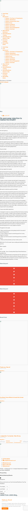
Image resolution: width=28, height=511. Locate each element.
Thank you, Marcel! (5, 367)
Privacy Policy (3, 472)
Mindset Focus (8, 22)
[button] (14, 268)
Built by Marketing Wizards (6, 475)
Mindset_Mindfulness (10, 19)
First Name (2, 486)
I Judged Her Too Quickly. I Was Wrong (10, 436)
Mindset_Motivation (10, 26)
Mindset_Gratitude (10, 29)
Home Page (5, 13)
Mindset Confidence (10, 24)
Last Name (2, 489)
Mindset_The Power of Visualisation (14, 18)
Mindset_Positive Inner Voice (12, 21)
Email (1, 491)
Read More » (2, 370)
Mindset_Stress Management (12, 27)
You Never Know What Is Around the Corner (12, 397)
